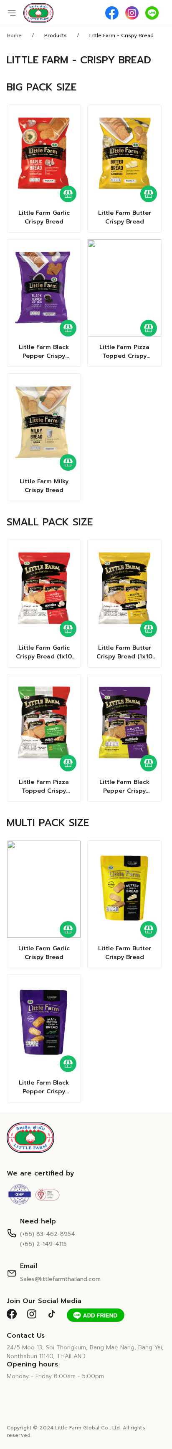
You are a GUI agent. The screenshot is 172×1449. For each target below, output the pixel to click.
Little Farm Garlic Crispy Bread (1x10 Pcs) (44, 652)
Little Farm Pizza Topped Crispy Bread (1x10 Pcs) (44, 786)
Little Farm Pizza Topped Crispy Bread (124, 351)
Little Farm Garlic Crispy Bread (44, 217)
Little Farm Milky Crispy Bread (44, 486)
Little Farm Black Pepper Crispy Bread (44, 351)
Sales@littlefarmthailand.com (60, 1279)
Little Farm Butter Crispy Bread (124, 217)
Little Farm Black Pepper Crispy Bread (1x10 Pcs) (124, 786)
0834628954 (54, 92)
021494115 (50, 82)
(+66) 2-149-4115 (43, 1244)
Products (55, 35)
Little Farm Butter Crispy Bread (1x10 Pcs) (124, 652)
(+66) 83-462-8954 (47, 1234)
